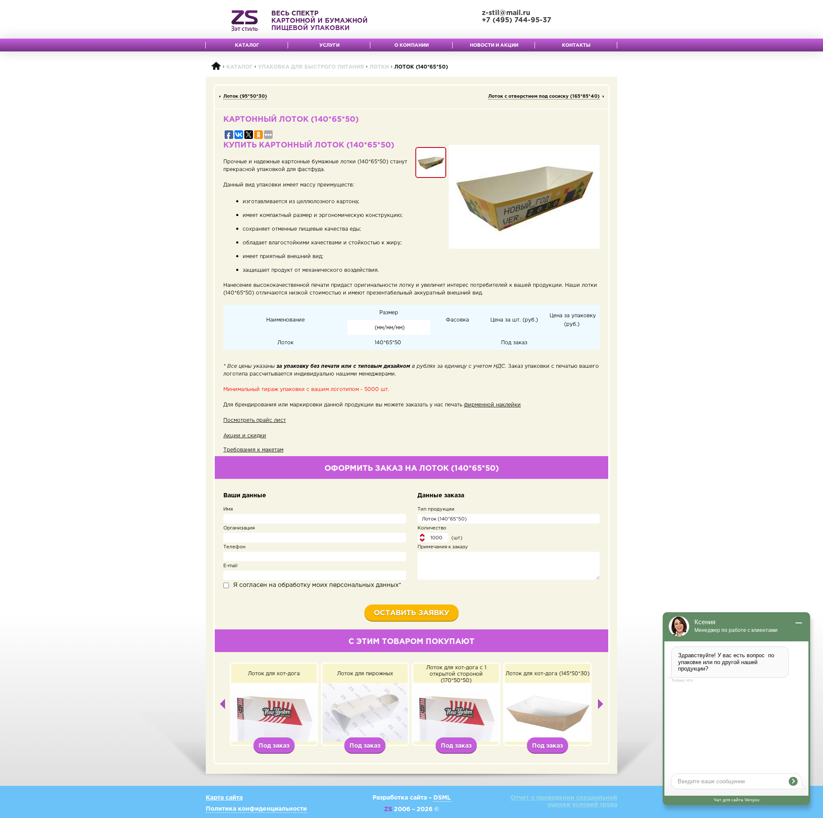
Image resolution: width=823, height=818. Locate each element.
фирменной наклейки (492, 405)
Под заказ (273, 746)
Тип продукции (436, 509)
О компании (411, 45)
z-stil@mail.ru (506, 13)
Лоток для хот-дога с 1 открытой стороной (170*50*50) (456, 674)
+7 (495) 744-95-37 (516, 20)
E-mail (230, 566)
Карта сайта (224, 797)
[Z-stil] (244, 20)
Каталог (247, 45)
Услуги (329, 45)
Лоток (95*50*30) (245, 96)
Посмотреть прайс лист (254, 420)
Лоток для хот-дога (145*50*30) (547, 673)
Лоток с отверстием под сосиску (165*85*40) (544, 96)
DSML (442, 797)
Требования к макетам (253, 450)
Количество (432, 528)
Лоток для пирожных (364, 673)
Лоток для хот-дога (273, 673)
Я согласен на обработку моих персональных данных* (317, 585)
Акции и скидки (244, 435)
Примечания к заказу (443, 547)
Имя (228, 509)
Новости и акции (494, 45)
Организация (239, 528)
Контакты (576, 45)
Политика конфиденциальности (256, 809)
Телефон (234, 547)
